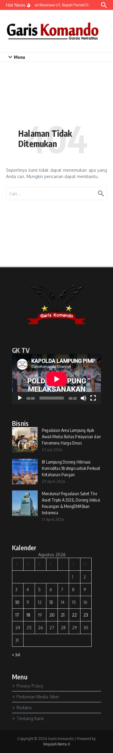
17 (17, 614)
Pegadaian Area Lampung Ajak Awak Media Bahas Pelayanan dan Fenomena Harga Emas (71, 436)
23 (85, 614)
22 (74, 614)
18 (28, 614)
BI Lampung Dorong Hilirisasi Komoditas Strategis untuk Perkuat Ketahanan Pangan (71, 468)
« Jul (16, 654)
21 (62, 614)
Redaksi (24, 707)
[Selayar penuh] (93, 398)
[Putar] (20, 398)
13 (51, 602)
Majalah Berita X (56, 744)
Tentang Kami (30, 718)
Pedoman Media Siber (38, 696)
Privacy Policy (30, 685)
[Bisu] (83, 398)
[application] (56, 379)
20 (52, 614)
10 (17, 602)
